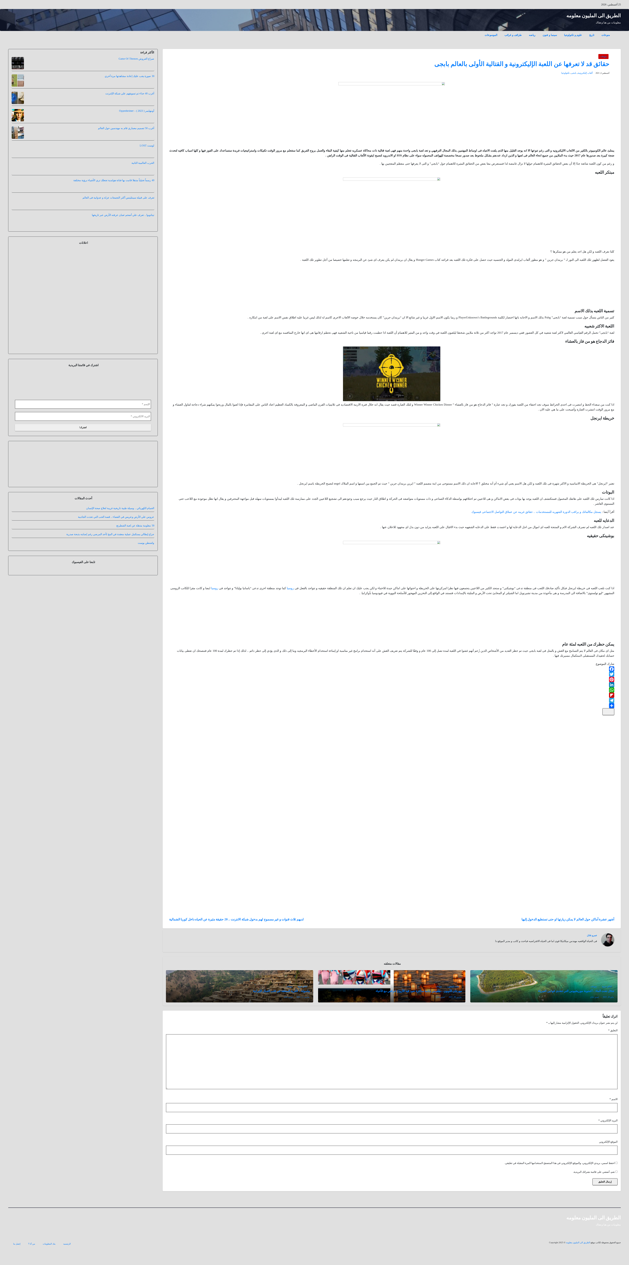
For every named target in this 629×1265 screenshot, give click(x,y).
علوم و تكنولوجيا (573, 35)
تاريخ (591, 35)
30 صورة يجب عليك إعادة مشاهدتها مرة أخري (129, 76)
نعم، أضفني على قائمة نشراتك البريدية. (594, 1171)
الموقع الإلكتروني (608, 1141)
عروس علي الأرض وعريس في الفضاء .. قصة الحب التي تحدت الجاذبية (116, 540)
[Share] (391, 705)
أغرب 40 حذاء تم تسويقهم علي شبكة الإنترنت (129, 93)
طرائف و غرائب (513, 35)
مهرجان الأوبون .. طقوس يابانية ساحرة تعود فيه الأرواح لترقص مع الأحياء (419, 991)
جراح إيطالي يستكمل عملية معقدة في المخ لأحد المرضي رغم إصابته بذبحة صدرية (110, 558)
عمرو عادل (592, 935)
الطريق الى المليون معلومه (593, 15)
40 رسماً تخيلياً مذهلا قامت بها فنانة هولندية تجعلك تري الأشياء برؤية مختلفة (113, 180)
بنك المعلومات (49, 1244)
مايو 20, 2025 (608, 997)
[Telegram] (391, 700)
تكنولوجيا (565, 73)
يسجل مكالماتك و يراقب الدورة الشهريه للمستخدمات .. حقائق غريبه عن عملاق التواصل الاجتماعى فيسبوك (536, 512)
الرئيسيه (67, 1244)
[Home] (617, 32)
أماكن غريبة (606, 986)
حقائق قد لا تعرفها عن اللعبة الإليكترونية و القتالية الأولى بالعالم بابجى (521, 63)
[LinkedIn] (391, 684)
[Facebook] (391, 669)
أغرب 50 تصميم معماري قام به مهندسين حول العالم (126, 128)
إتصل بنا (16, 1244)
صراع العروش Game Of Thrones (136, 58)
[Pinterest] (391, 679)
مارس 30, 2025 (455, 997)
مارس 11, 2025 (302, 997)
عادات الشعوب (453, 986)
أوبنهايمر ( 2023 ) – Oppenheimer (136, 110)
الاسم (614, 1099)
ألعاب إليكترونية (585, 73)
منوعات (605, 35)
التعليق (613, 1030)
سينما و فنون (550, 35)
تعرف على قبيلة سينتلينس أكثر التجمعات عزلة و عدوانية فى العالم (118, 197)
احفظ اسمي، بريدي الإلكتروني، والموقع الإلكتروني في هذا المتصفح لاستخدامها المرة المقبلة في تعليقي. (560, 1163)
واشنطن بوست (146, 566)
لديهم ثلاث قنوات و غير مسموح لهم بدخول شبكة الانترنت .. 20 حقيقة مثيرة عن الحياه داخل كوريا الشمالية (236, 919)
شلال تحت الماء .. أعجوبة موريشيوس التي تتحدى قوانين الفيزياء (576, 991)
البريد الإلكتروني (608, 1120)
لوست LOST (147, 145)
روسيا (290, 588)
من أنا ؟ (31, 1244)
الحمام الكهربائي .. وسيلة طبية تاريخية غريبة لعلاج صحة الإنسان (120, 532)
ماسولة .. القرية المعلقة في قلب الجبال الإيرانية (281, 991)
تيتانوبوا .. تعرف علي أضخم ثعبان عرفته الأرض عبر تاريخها (123, 215)
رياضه (532, 35)
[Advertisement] (589, 286)
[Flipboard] (391, 695)
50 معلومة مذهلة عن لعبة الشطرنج (135, 549)
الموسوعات (491, 35)
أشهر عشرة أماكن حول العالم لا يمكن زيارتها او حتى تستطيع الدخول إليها (568, 919)
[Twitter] (391, 674)
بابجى (573, 73)
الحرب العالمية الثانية (143, 163)
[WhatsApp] (391, 690)
